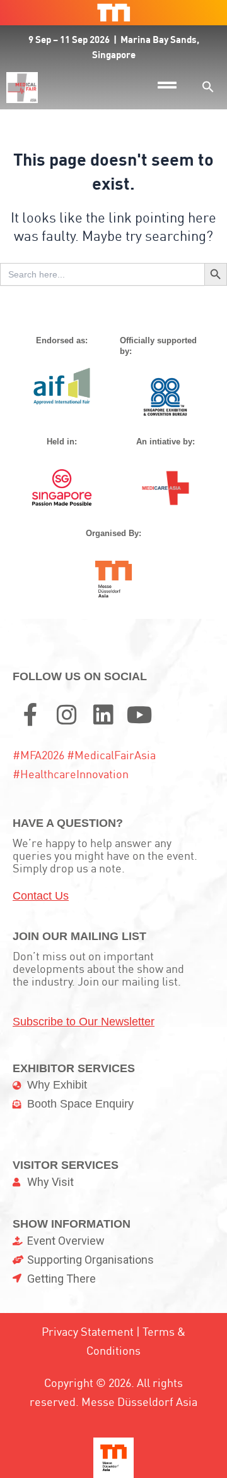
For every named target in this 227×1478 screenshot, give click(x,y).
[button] (208, 86)
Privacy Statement (88, 1331)
